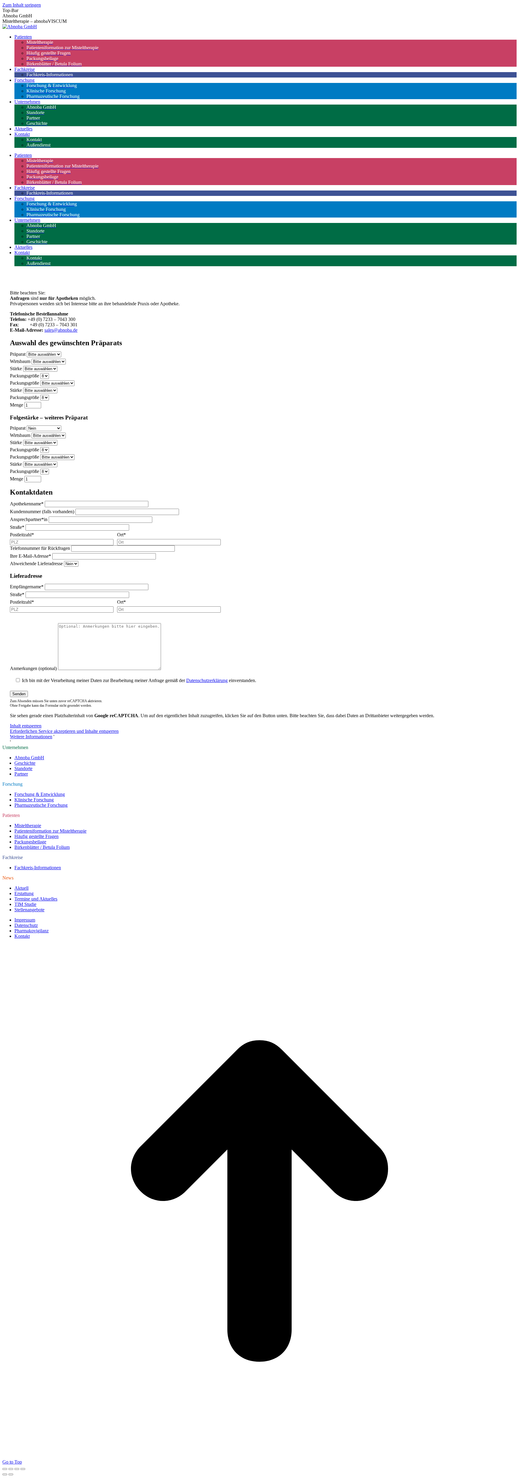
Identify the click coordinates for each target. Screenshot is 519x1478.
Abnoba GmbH (29, 757)
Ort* (121, 534)
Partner (21, 773)
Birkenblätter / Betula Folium (42, 847)
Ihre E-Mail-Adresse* (30, 556)
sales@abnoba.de (60, 330)
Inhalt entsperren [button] (25, 725)
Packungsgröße (24, 375)
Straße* (17, 527)
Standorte (23, 768)
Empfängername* (27, 586)
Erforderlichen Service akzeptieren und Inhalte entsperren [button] (64, 731)
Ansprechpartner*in (28, 519)
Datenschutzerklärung (207, 680)
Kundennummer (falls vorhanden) (42, 511)
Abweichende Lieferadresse (36, 563)
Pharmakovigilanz (31, 930)
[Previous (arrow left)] (4, 1474)
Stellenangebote (29, 909)
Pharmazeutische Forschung (41, 805)
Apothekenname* (27, 503)
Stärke (16, 368)
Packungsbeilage (30, 841)
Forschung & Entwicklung (39, 794)
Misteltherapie (27, 825)
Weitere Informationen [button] (31, 736)
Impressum (24, 919)
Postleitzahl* (22, 534)
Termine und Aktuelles (35, 898)
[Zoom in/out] (22, 1469)
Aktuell (21, 888)
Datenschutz (26, 925)
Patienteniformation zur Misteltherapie (50, 830)
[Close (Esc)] (4, 1469)
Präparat (18, 354)
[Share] (10, 1469)
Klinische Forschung (34, 799)
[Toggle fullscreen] (16, 1469)
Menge (16, 404)
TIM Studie (25, 904)
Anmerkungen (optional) (33, 668)
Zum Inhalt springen (21, 5)
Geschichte (24, 763)
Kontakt (22, 936)
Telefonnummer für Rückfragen (40, 548)
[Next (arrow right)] (10, 1474)
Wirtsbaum (20, 361)
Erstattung (24, 893)
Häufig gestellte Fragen (36, 836)
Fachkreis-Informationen (37, 867)
